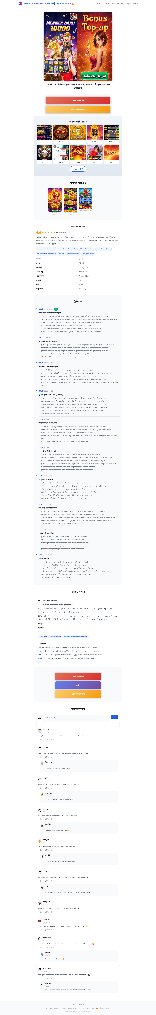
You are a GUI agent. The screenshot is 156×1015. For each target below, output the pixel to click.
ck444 (38, 237)
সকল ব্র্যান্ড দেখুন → (78, 169)
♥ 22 (40, 850)
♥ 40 (40, 757)
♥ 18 (40, 788)
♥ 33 (40, 881)
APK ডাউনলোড (78, 100)
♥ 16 (40, 819)
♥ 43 (40, 739)
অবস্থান (128, 3)
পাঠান (114, 717)
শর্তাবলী (73, 1004)
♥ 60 (40, 930)
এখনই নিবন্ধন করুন (78, 109)
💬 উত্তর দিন (48, 739)
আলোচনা (135, 3)
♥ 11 (40, 912)
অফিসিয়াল (100, 3)
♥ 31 (40, 978)
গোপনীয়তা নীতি (80, 1004)
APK (107, 3)
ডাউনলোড (120, 3)
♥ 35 (40, 947)
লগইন (113, 3)
